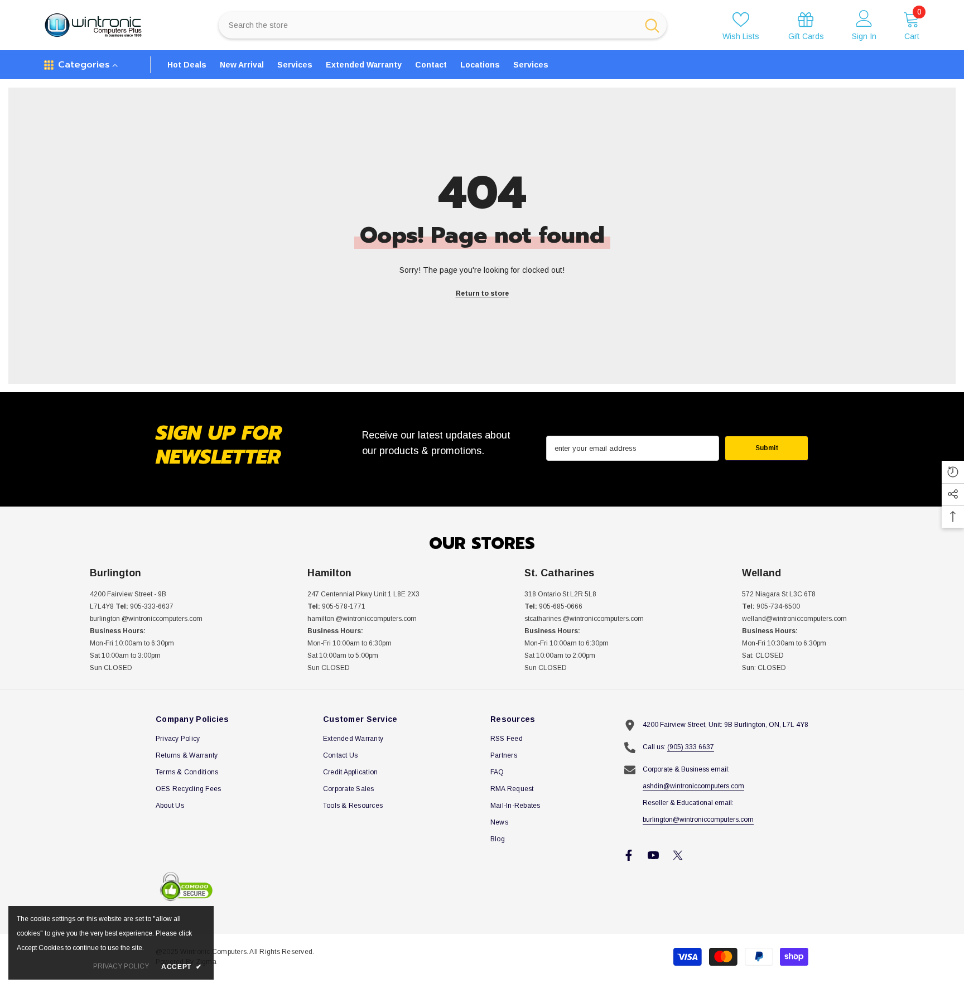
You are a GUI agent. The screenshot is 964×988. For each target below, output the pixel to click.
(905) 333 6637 (690, 747)
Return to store (482, 293)
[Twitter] (678, 855)
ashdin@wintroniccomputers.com (693, 786)
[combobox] (428, 25)
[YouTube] (653, 855)
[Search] (443, 25)
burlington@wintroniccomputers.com (698, 819)
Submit (766, 448)
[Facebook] (628, 855)
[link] (806, 25)
